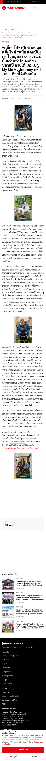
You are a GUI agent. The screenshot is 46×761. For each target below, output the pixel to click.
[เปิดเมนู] (41, 7)
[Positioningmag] (13, 8)
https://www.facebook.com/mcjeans (21, 448)
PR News (13, 30)
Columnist (6, 667)
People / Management (10, 656)
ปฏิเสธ (34, 756)
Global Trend (7, 683)
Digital (4, 663)
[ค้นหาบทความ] (35, 8)
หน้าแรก (4, 30)
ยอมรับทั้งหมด (23, 749)
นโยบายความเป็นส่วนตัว (10, 696)
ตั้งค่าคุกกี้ (13, 756)
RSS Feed (5, 704)
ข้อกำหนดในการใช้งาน (9, 700)
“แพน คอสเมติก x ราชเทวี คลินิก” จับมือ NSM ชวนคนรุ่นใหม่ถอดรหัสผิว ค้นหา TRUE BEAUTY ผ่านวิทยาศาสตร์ (30, 598)
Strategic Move (8, 675)
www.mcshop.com (17, 441)
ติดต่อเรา (5, 692)
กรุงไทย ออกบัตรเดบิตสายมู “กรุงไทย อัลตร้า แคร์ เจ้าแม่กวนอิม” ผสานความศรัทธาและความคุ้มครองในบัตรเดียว (29, 612)
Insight (4, 679)
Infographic (6, 671)
